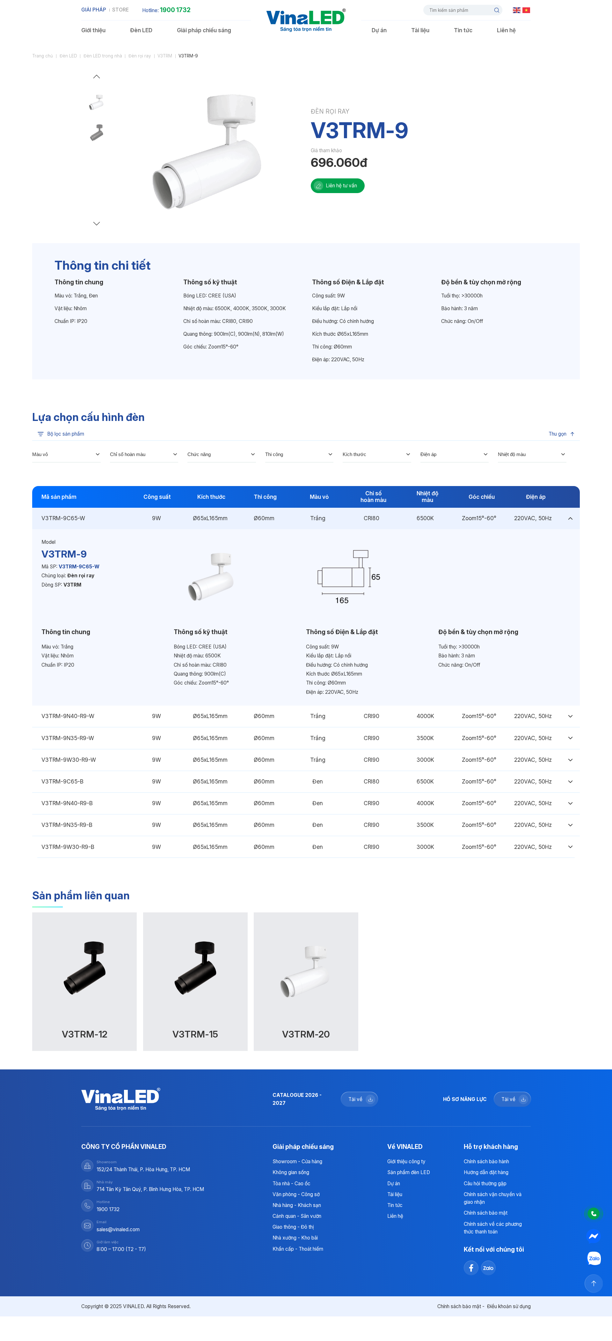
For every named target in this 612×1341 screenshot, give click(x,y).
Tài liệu (420, 30)
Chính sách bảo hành (486, 1161)
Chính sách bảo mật (485, 1213)
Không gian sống (291, 1172)
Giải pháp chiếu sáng (204, 30)
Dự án (379, 30)
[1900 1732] (593, 1213)
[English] (517, 10)
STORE (120, 10)
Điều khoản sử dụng (509, 1306)
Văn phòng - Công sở (296, 1194)
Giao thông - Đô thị (293, 1227)
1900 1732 (175, 10)
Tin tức (463, 30)
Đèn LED (141, 30)
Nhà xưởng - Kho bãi (295, 1238)
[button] (97, 78)
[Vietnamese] (526, 10)
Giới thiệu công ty (406, 1161)
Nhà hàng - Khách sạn (297, 1205)
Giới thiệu (93, 30)
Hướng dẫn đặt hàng (486, 1172)
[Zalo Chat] (593, 1259)
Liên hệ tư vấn (341, 186)
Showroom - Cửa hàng (297, 1161)
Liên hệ (506, 30)
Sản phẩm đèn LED (408, 1172)
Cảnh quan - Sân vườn (297, 1216)
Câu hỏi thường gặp (485, 1183)
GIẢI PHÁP (93, 10)
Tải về (355, 1099)
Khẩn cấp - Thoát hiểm (298, 1249)
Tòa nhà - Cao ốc (291, 1183)
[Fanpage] (593, 1236)
